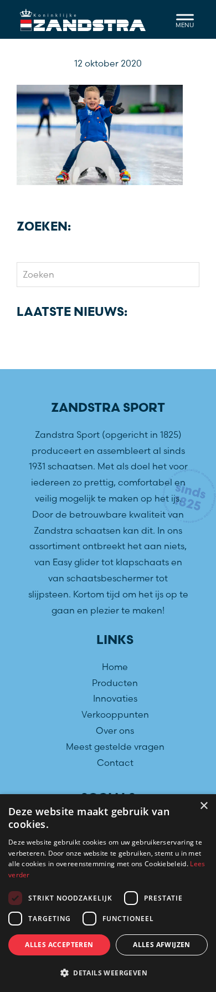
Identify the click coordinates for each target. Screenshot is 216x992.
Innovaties (115, 698)
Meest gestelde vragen (115, 746)
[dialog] (108, 893)
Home (115, 666)
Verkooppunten (115, 714)
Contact (115, 762)
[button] (108, 973)
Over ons (115, 730)
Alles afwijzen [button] (162, 944)
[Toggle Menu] (185, 19)
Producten (115, 682)
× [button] (203, 806)
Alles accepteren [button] (59, 944)
